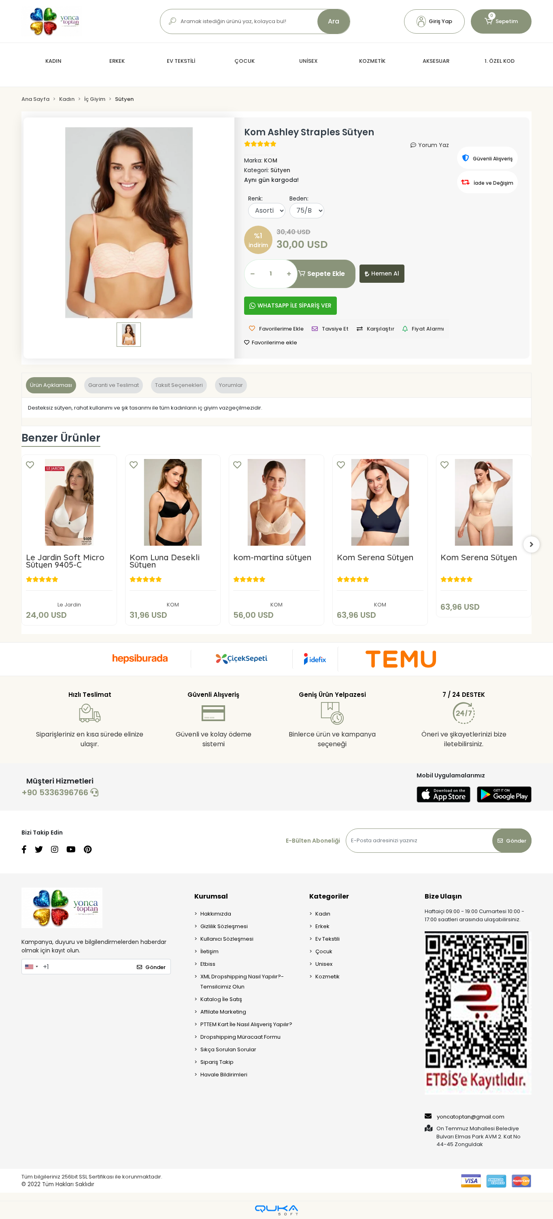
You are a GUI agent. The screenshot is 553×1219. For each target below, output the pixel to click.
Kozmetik (327, 976)
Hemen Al (385, 273)
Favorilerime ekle (274, 342)
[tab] (51, 385)
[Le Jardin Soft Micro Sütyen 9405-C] (69, 502)
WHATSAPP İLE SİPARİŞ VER (294, 305)
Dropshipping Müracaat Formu (240, 1037)
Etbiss (207, 964)
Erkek (322, 926)
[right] (531, 544)
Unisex (323, 964)
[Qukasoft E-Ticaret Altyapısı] (276, 1210)
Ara (333, 21)
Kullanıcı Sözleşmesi (226, 939)
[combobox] (31, 966)
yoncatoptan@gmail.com (470, 1117)
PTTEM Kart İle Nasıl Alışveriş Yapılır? (246, 1024)
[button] (434, 21)
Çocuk (323, 951)
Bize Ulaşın (443, 896)
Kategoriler (329, 896)
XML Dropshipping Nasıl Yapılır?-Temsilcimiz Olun (242, 982)
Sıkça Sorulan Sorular (228, 1049)
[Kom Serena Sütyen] (380, 502)
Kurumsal (211, 896)
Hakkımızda (215, 914)
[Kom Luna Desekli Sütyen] (173, 502)
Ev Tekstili (327, 939)
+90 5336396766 (55, 792)
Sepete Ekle (326, 273)
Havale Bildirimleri (223, 1074)
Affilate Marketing (223, 1012)
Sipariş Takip (217, 1062)
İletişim (209, 951)
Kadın (322, 914)
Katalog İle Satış (221, 999)
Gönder (516, 841)
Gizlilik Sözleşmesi (224, 926)
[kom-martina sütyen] (276, 502)
